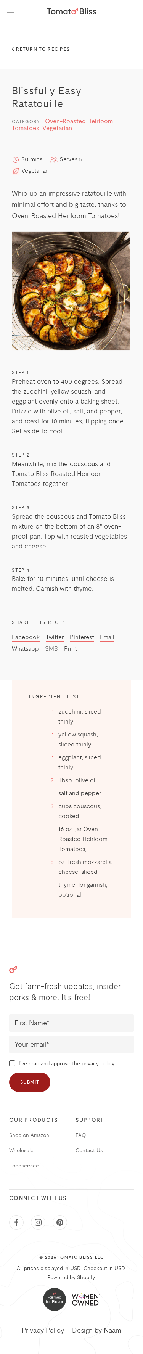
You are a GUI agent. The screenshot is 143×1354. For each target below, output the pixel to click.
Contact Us (89, 1150)
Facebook (26, 637)
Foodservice (24, 1166)
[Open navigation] (10, 11)
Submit (29, 1082)
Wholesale (21, 1150)
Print (70, 649)
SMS (51, 649)
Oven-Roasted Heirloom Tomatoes (65, 216)
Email (107, 637)
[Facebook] (16, 1222)
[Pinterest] (60, 1222)
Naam (112, 1330)
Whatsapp (25, 649)
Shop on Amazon (29, 1135)
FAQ (81, 1135)
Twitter (55, 637)
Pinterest (82, 637)
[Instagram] (38, 1222)
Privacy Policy (43, 1330)
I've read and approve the (65, 1063)
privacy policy (98, 1063)
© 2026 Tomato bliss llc (71, 1257)
